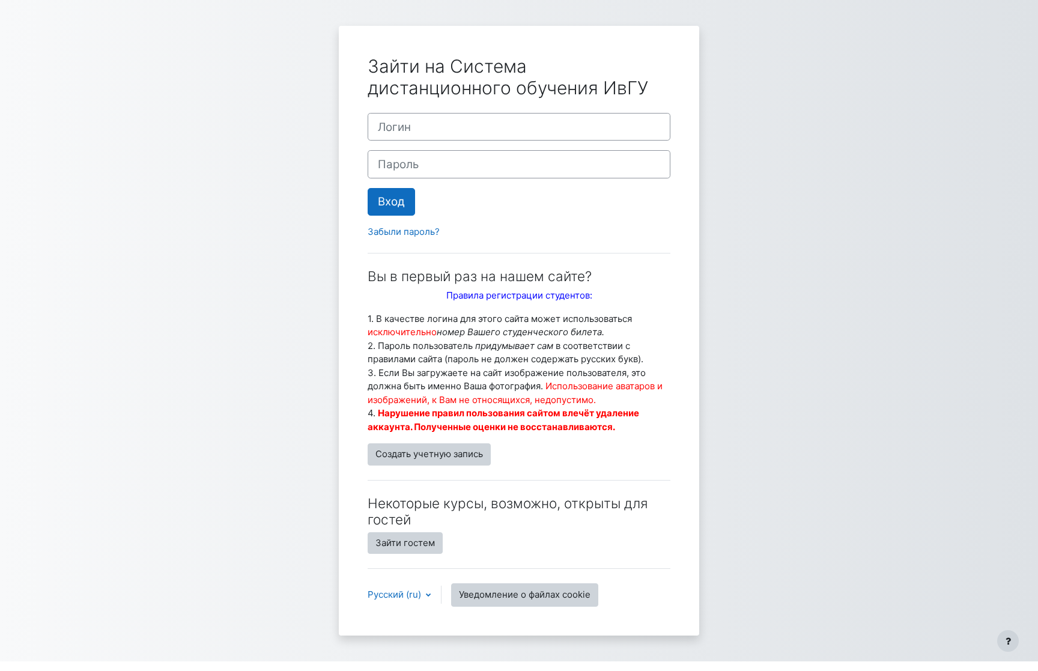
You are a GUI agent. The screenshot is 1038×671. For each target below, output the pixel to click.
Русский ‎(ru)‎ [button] (395, 594)
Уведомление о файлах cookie (524, 594)
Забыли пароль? (404, 231)
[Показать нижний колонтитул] (1008, 641)
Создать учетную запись (429, 454)
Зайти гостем (405, 542)
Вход (391, 201)
